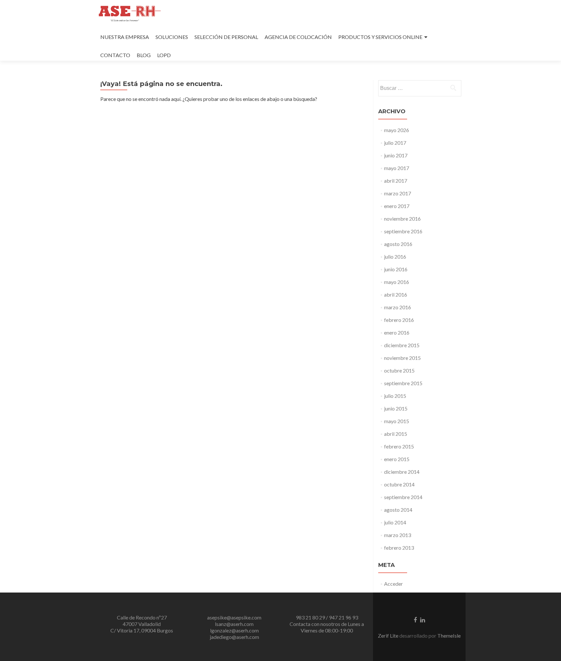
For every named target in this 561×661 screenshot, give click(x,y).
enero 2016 (396, 332)
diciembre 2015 (401, 345)
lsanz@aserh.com (234, 624)
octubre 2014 (399, 484)
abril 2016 (395, 294)
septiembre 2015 (403, 383)
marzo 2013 (397, 535)
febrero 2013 (399, 548)
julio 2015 (395, 396)
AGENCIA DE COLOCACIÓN (298, 37)
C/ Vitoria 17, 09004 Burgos (141, 630)
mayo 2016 (396, 282)
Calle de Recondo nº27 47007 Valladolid (142, 620)
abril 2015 (395, 434)
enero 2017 (396, 206)
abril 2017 (395, 180)
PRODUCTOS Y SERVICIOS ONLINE (380, 37)
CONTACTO (115, 55)
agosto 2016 (398, 244)
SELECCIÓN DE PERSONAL (226, 37)
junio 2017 (395, 155)
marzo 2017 (397, 193)
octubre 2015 (399, 370)
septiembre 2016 (403, 231)
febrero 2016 (399, 320)
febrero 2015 (399, 446)
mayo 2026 (396, 130)
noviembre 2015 (402, 358)
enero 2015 (396, 459)
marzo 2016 (397, 307)
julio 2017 (395, 143)
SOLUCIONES (172, 37)
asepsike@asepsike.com (234, 617)
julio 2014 (395, 522)
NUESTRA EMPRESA (124, 37)
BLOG (144, 55)
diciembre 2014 (401, 472)
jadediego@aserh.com (234, 637)
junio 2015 (395, 408)
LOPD (164, 55)
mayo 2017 (396, 168)
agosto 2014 (398, 510)
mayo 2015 (396, 421)
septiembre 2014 (403, 497)
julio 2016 (395, 256)
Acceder (393, 584)
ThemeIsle (449, 635)
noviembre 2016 (402, 218)
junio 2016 (395, 269)
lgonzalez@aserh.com (234, 630)
